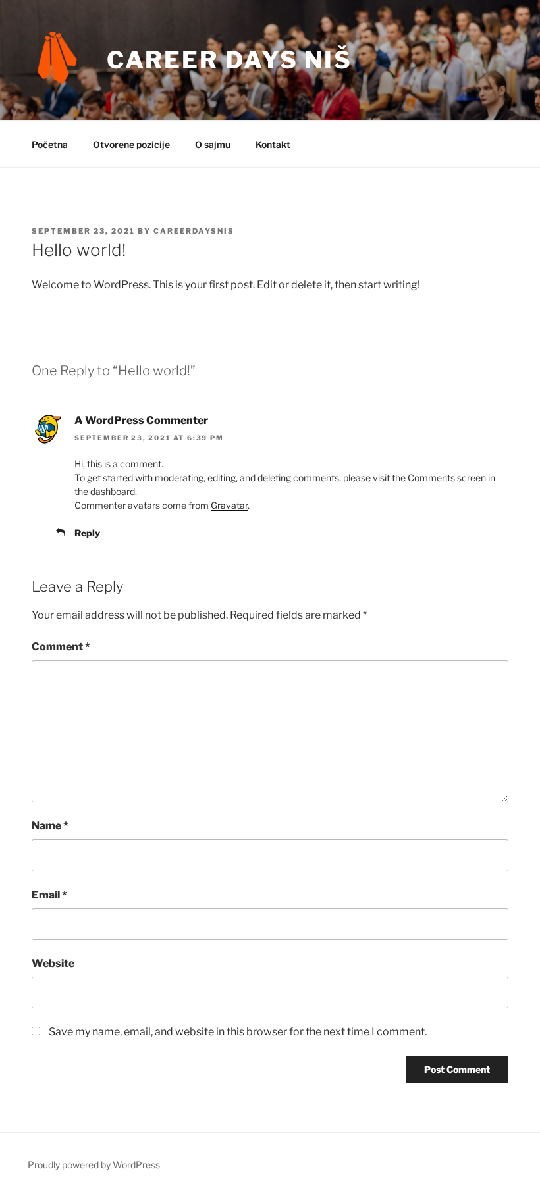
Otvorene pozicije (131, 144)
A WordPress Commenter (141, 420)
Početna (50, 144)
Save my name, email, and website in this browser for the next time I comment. (238, 1032)
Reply (87, 532)
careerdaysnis (193, 231)
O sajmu (212, 144)
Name (50, 825)
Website (53, 963)
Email (49, 895)
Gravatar (229, 505)
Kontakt (273, 144)
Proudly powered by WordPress (94, 1164)
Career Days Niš (229, 59)
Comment (61, 646)
